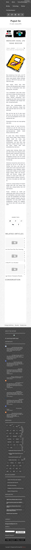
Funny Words (21, 2)
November (9, 439)
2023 (10, 425)
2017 (10, 433)
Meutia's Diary (9, 367)
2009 (7, 471)
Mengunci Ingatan (10, 346)
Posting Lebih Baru (9, 325)
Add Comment (20, 48)
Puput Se (15, 20)
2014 (7, 465)
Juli (8, 444)
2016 (17, 433)
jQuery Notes (9, 413)
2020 (7, 430)
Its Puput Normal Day (19, 49)
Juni (14, 444)
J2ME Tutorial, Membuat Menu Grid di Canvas (14, 506)
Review (23, 6)
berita (19, 75)
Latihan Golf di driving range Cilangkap (14, 479)
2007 (20, 471)
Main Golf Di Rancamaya (12, 485)
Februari (11, 462)
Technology (15, 6)
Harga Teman (9, 347)
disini (20, 338)
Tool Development (10, 10)
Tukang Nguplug (10, 398)
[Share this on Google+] (16, 221)
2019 (14, 430)
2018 (20, 430)
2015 (7, 436)
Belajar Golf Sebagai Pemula (12, 491)
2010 (17, 468)
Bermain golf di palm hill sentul (13, 482)
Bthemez (24, 547)
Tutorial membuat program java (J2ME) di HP (14, 503)
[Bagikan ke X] (10, 221)
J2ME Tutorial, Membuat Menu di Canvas (14, 499)
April (11, 447)
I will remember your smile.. (11, 408)
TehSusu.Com (9, 353)
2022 (17, 426)
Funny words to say (10, 49)
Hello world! (9, 376)
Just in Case (9, 412)
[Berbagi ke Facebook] (18, 224)
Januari (19, 462)
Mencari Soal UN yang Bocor (14, 457)
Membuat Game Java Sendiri (12, 513)
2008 (14, 471)
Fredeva (8, 389)
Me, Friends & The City (11, 380)
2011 (10, 468)
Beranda (17, 325)
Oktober (17, 439)
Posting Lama (23, 325)
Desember (15, 436)
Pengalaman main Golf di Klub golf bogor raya (15, 488)
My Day (8, 6)
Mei (20, 444)
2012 (20, 465)
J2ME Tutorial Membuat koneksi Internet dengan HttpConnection (14, 510)
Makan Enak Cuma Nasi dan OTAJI (13, 399)
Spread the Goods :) (10, 375)
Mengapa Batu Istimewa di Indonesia (15, 450)
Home (7, 2)
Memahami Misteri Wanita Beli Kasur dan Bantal (16, 454)
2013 (14, 465)
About (13, 2)
